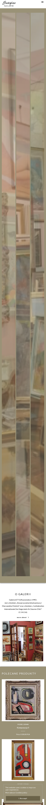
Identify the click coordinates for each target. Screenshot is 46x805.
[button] (23, 798)
